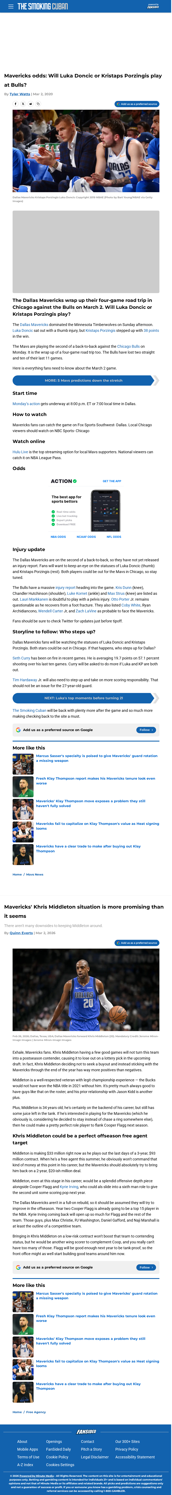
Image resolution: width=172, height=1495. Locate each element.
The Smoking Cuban (29, 710)
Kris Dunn (124, 587)
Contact (87, 1441)
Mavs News (34, 874)
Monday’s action (26, 404)
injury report (66, 587)
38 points (151, 330)
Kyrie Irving (69, 1187)
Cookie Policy (57, 1457)
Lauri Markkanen (34, 599)
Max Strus (116, 593)
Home (17, 874)
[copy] (38, 104)
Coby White (131, 605)
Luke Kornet (77, 593)
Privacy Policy (126, 1449)
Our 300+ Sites (127, 1441)
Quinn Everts (21, 933)
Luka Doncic (23, 330)
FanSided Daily (58, 1449)
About (22, 1441)
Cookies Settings (60, 1465)
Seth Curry (21, 658)
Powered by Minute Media (37, 1475)
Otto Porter (120, 599)
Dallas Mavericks (33, 324)
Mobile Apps (27, 1449)
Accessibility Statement (135, 1457)
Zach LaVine (86, 611)
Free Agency (36, 1412)
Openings (54, 1441)
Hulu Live (20, 452)
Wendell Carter (50, 611)
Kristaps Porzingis (100, 330)
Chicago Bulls (128, 346)
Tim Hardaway (25, 680)
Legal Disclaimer (95, 1457)
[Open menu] (10, 6)
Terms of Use (28, 1457)
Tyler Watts (20, 94)
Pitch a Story (91, 1449)
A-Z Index (25, 1465)
